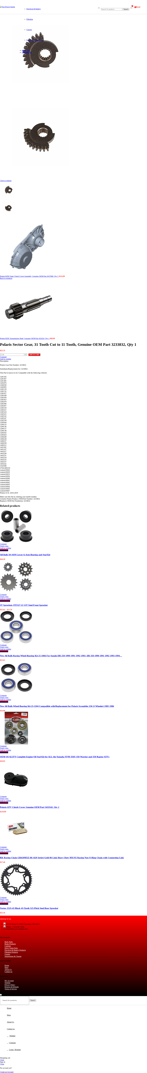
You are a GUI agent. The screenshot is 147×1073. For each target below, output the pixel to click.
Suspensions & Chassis (34, 40)
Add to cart (34, 354)
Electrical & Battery (33, 9)
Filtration (29, 19)
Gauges (29, 30)
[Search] (115, 5)
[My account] (99, 7)
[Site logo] (7, 7)
